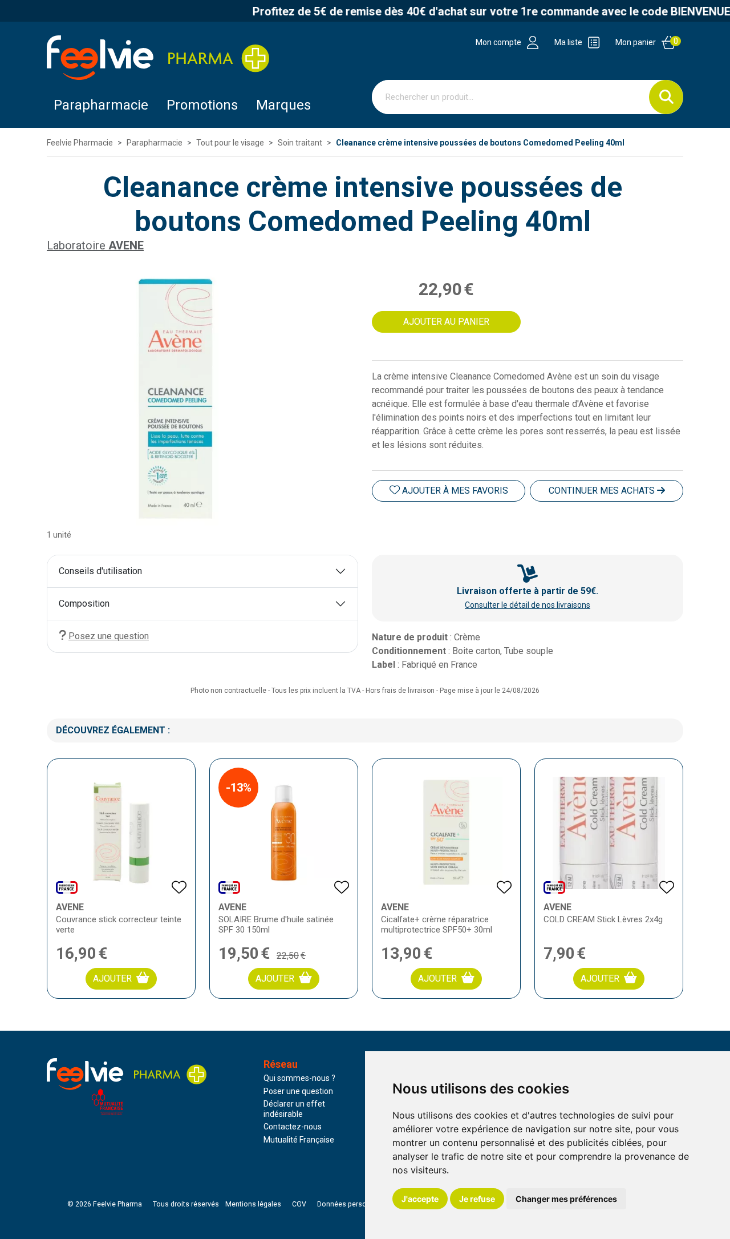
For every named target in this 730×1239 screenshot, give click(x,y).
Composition (84, 603)
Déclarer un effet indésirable (294, 1109)
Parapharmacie (101, 105)
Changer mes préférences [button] (566, 1199)
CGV (299, 1204)
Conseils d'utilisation (100, 571)
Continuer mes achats (603, 490)
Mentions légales (253, 1204)
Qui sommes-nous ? (299, 1078)
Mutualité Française (298, 1139)
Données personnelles (353, 1204)
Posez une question (108, 636)
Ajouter (112, 978)
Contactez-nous (292, 1126)
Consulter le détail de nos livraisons (527, 605)
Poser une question (298, 1091)
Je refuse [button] (477, 1199)
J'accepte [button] (420, 1199)
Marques (283, 105)
